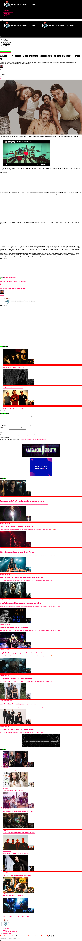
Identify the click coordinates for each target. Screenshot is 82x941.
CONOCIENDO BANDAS (8, 12)
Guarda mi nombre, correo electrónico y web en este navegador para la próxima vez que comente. (23, 435)
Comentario (3, 425)
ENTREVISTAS (6, 10)
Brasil (14, 277)
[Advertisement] (38, 182)
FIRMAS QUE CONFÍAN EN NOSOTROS (10, 931)
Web (1, 432)
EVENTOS (5, 15)
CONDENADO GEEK (7, 13)
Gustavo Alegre (11, 935)
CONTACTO (5, 930)
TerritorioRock (3, 935)
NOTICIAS (5, 9)
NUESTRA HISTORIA (6, 928)
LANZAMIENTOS (6, 14)
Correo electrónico (4, 430)
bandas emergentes (8, 277)
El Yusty (2, 79)
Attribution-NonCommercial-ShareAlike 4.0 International (35, 935)
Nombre (2, 427)
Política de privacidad (7, 933)
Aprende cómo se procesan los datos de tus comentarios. (33, 439)
